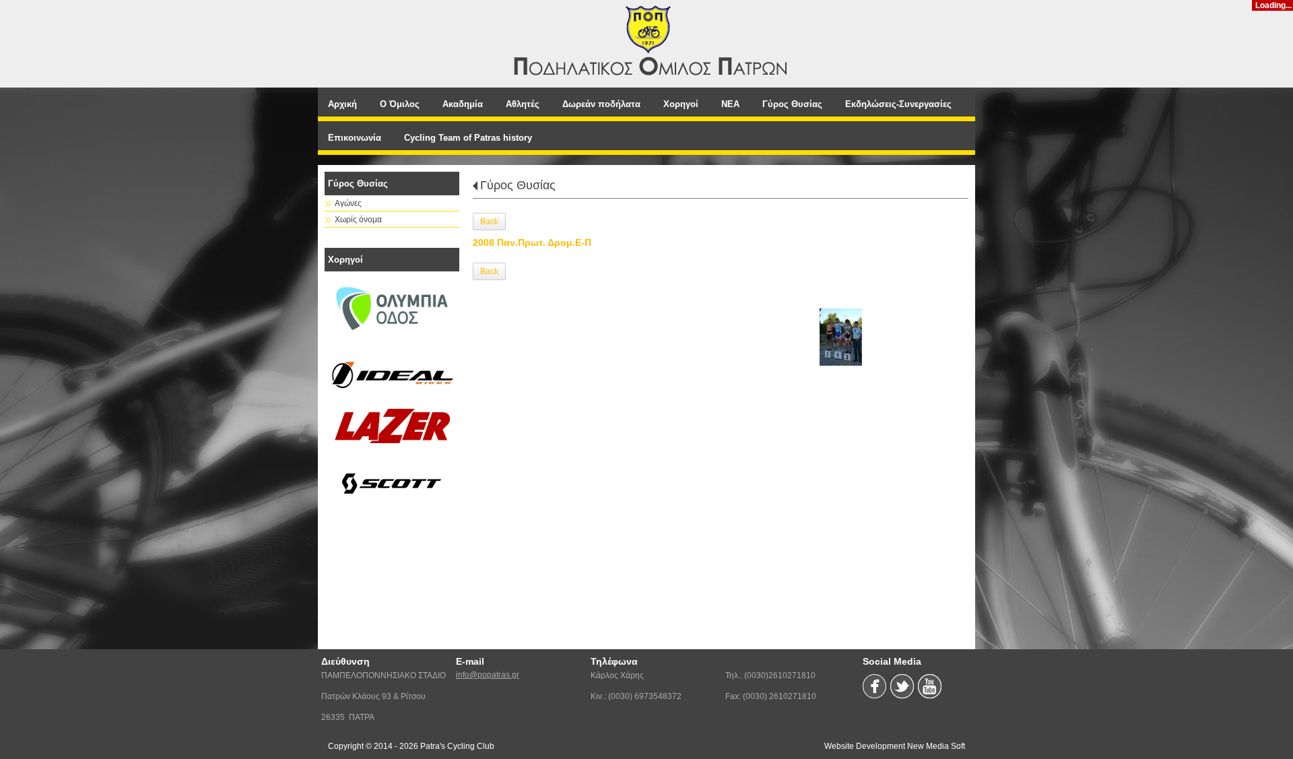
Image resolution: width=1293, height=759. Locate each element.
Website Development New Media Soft (894, 746)
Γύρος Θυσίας (518, 185)
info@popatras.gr (487, 675)
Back (489, 221)
